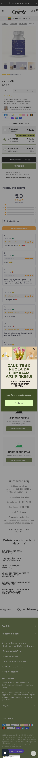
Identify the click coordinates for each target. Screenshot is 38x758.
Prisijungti (19, 403)
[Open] (5, 752)
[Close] (34, 349)
